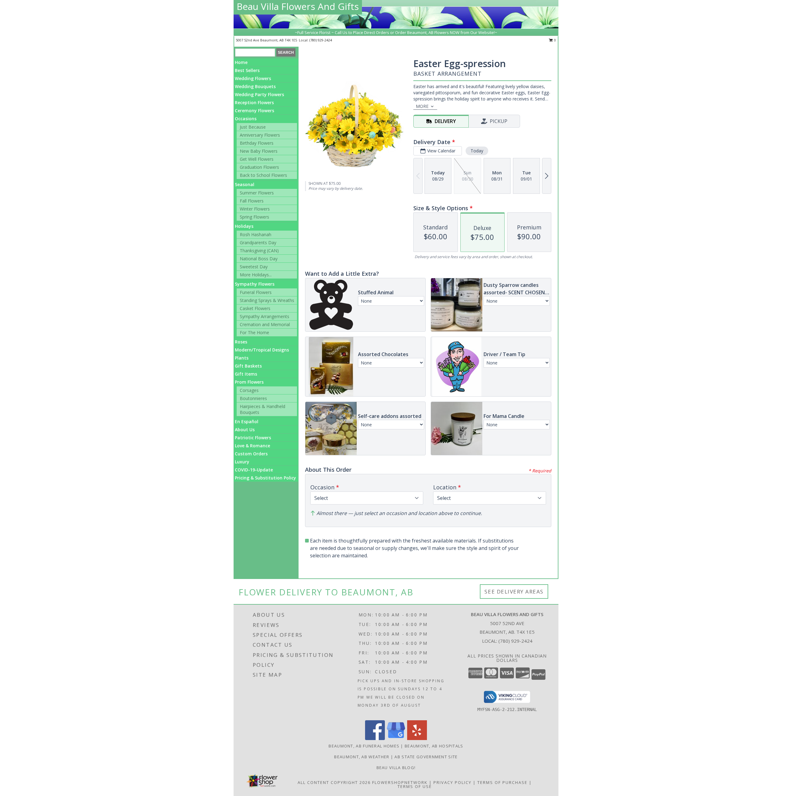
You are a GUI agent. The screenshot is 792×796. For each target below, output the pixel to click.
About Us (245, 429)
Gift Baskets (248, 366)
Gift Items (246, 374)
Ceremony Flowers (254, 110)
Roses (241, 342)
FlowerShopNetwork (400, 782)
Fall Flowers (252, 201)
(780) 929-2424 (320, 40)
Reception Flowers (254, 102)
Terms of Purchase (502, 782)
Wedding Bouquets (255, 86)
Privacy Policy (452, 782)
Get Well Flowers (256, 159)
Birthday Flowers (256, 143)
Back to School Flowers (263, 175)
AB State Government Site (426, 757)
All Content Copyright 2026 (334, 782)
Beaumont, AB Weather (361, 757)
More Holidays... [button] (256, 275)
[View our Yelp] (417, 738)
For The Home (254, 332)
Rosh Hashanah (255, 234)
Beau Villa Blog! (396, 767)
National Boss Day (259, 259)
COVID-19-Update (254, 470)
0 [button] (554, 40)
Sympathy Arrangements (264, 316)
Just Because (253, 127)
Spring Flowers (254, 217)
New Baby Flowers (259, 151)
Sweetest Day (254, 267)
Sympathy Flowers (254, 284)
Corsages (249, 390)
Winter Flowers (255, 209)
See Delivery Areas (514, 591)
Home (241, 62)
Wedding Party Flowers (259, 94)
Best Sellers (247, 70)
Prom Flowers (249, 382)
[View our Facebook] (375, 738)
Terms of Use (415, 786)
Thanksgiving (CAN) (259, 250)
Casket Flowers (255, 308)
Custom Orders (251, 454)
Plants (241, 358)
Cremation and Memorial (265, 324)
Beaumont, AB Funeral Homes (364, 746)
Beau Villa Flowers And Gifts (298, 6)
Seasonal (244, 184)
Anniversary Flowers (260, 135)
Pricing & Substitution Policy (265, 478)
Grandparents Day (258, 242)
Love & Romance (252, 446)
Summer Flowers (257, 193)
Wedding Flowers (253, 78)
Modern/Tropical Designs (262, 350)
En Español (246, 421)
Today (477, 151)
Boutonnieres (253, 398)
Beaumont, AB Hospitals (434, 746)
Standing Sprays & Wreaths (267, 300)
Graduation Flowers (259, 167)
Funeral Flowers (256, 292)
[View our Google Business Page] (396, 738)
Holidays (244, 226)
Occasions (245, 118)
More (422, 106)
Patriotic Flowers (253, 438)
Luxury (242, 462)
